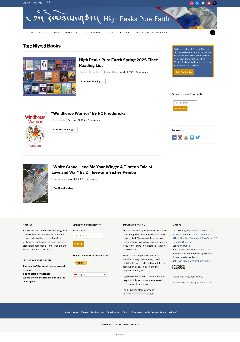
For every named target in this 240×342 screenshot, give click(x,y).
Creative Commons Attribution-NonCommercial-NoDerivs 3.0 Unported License (194, 238)
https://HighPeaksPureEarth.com (192, 249)
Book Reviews (92, 32)
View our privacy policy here (187, 276)
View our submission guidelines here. (191, 282)
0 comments (142, 72)
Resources (125, 32)
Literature (95, 72)
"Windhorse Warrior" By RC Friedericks (88, 113)
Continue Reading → (92, 81)
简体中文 (38, 3)
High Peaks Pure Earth (198, 230)
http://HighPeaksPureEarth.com (192, 261)
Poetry (109, 32)
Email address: (80, 230)
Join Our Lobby (184, 72)
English (26, 3)
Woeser (55, 32)
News (42, 32)
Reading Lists (72, 32)
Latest (29, 32)
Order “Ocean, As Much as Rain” (153, 32)
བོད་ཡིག (49, 3)
